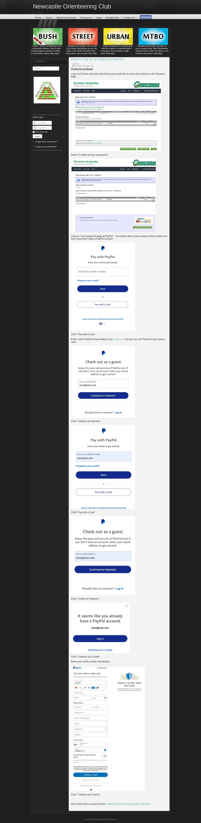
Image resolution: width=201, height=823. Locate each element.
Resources (86, 17)
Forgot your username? (46, 141)
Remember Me (41, 132)
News (49, 17)
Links (99, 17)
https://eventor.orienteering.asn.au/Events (129, 804)
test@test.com (119, 339)
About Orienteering (66, 17)
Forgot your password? (46, 146)
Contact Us (129, 17)
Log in (37, 136)
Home (38, 17)
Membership (112, 17)
